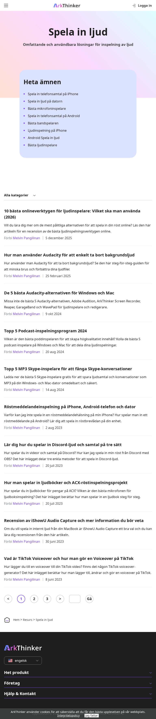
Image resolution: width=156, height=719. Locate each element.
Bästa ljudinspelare (42, 145)
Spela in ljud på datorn (45, 101)
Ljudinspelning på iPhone (47, 130)
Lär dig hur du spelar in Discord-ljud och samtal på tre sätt (63, 444)
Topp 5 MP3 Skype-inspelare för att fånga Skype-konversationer (68, 368)
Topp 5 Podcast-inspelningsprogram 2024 (45, 331)
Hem (16, 620)
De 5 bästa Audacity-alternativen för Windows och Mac (59, 293)
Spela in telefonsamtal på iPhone (53, 94)
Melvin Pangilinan (26, 238)
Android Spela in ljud (44, 138)
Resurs (27, 620)
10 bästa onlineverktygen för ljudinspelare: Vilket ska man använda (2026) (72, 214)
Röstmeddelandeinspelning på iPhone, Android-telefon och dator (70, 406)
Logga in (145, 5)
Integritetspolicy (68, 715)
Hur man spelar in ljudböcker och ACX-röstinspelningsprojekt (66, 482)
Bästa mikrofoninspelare (47, 108)
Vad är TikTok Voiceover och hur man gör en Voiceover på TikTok (68, 558)
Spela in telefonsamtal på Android (54, 116)
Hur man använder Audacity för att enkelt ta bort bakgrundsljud (69, 255)
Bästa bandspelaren (43, 123)
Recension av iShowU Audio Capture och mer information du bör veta (74, 520)
